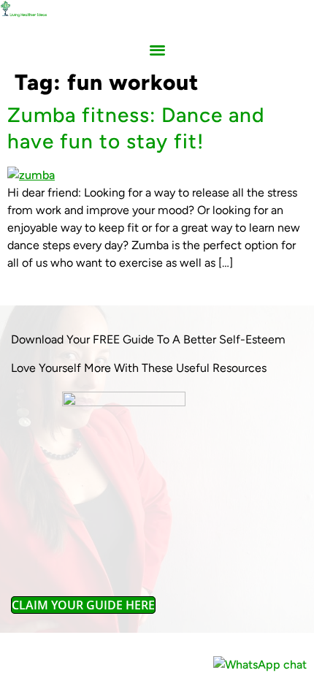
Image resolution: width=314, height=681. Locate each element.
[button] (157, 50)
